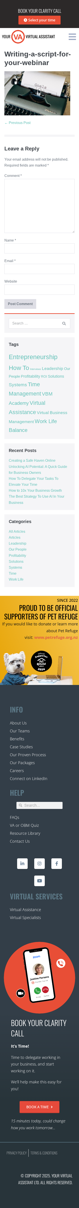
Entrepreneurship (33, 356)
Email (10, 261)
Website (10, 281)
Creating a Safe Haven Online (32, 460)
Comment (13, 176)
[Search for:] (39, 323)
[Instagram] (39, 863)
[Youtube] (39, 881)
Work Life (16, 579)
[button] (72, 36)
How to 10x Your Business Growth (35, 490)
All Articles (17, 531)
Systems (18, 384)
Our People (18, 549)
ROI (44, 376)
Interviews (35, 369)
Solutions (56, 376)
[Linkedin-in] (22, 863)
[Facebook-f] (56, 863)
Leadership (52, 368)
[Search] (64, 323)
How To (19, 367)
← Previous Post (17, 123)
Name (10, 240)
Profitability (30, 376)
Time (12, 573)
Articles (14, 537)
